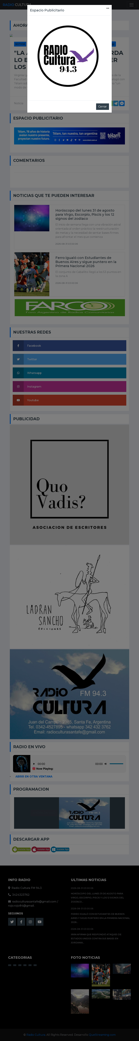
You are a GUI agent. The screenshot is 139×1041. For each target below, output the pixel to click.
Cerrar (102, 106)
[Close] (107, 8)
